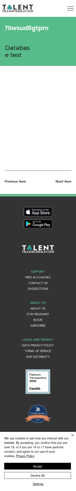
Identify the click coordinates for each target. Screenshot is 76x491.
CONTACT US (38, 283)
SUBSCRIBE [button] (38, 325)
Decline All (38, 475)
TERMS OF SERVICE (37, 351)
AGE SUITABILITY (38, 356)
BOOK (38, 320)
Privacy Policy (25, 456)
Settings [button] (38, 484)
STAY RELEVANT (38, 314)
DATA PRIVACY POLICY (38, 345)
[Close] (70, 438)
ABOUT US (37, 308)
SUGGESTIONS (38, 288)
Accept (37, 466)
